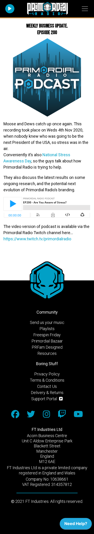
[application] (75, 525)
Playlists (47, 328)
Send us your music (47, 322)
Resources (47, 353)
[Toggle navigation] (85, 9)
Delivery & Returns (47, 392)
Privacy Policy (47, 374)
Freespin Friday (47, 334)
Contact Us (47, 386)
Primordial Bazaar (47, 341)
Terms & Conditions (47, 380)
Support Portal (44, 398)
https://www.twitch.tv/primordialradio (37, 238)
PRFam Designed (47, 347)
